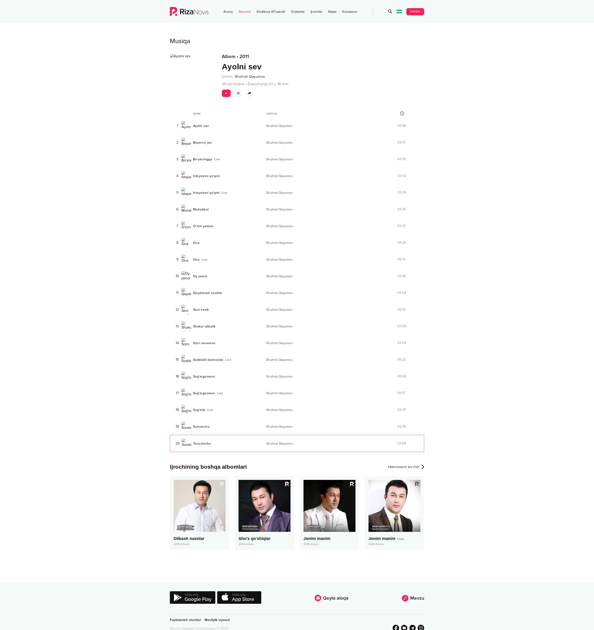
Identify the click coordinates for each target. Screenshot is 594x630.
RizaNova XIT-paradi (271, 12)
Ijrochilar (316, 12)
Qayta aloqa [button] (336, 598)
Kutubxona (349, 12)
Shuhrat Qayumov (250, 76)
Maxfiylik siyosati (217, 620)
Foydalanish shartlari (185, 620)
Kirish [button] (415, 11)
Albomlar (245, 12)
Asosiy (228, 12)
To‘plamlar (298, 12)
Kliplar (332, 12)
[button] (390, 12)
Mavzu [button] (417, 598)
